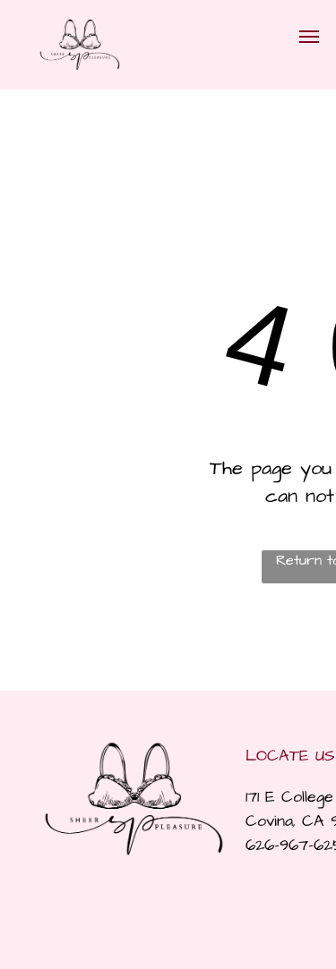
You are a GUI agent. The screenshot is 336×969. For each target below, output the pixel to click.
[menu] (309, 37)
